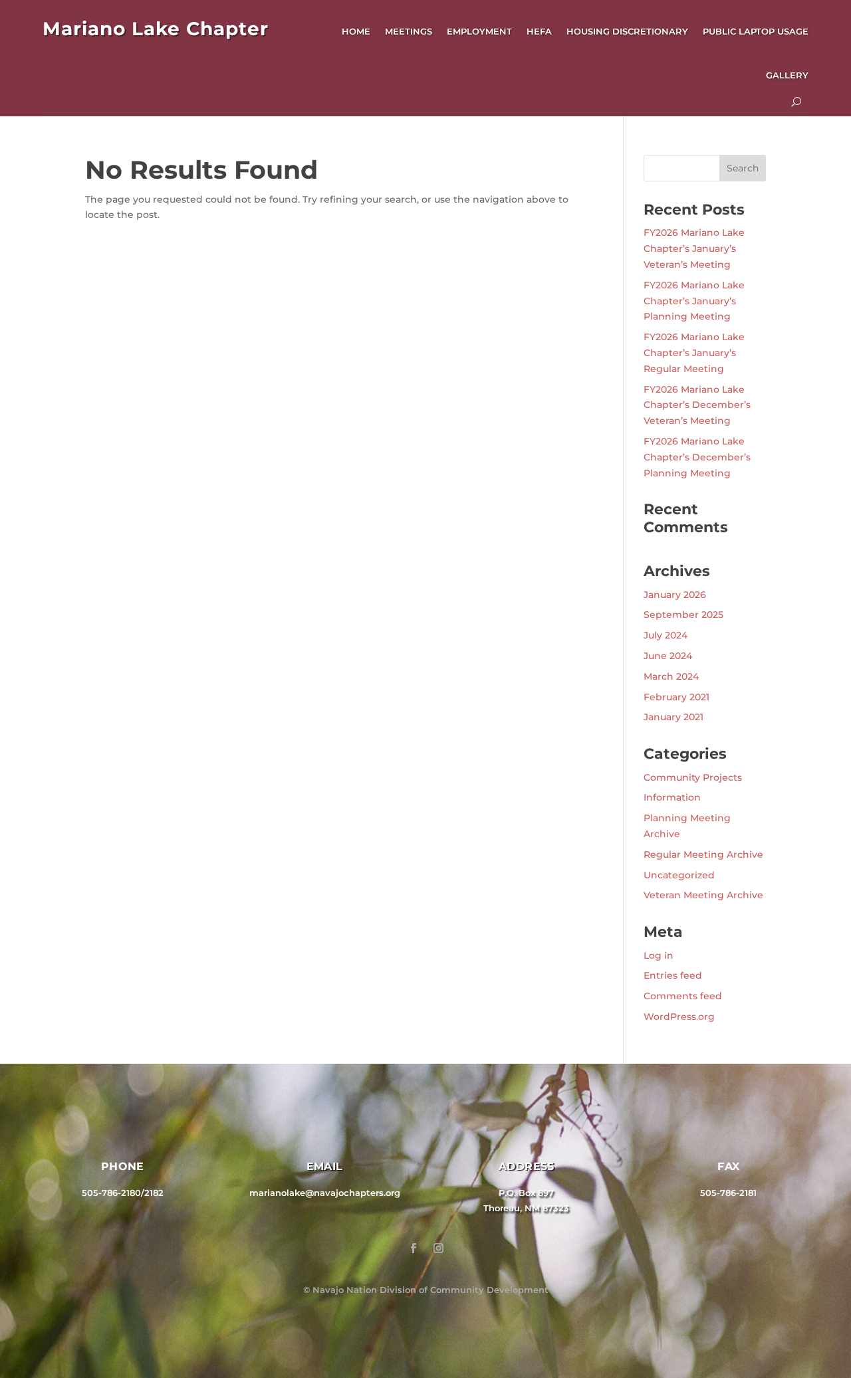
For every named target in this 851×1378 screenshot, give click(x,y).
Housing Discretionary (627, 31)
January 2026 (675, 595)
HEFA (539, 31)
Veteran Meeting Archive (703, 895)
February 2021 (676, 697)
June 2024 (668, 656)
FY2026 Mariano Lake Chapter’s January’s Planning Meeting (694, 301)
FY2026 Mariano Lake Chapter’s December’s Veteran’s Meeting (697, 405)
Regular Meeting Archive (703, 854)
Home (356, 31)
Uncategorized (679, 875)
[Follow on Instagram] (438, 1248)
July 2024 (665, 635)
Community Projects (693, 777)
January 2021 (673, 717)
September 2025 (683, 615)
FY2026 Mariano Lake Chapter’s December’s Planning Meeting (697, 457)
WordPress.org (679, 1017)
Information (672, 797)
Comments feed (683, 996)
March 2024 (671, 676)
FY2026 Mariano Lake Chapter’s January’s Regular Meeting (694, 353)
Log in (658, 955)
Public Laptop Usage (755, 31)
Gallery (787, 75)
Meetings (408, 31)
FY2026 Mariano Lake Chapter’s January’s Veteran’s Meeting (694, 248)
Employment (479, 31)
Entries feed (673, 975)
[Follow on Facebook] (413, 1248)
